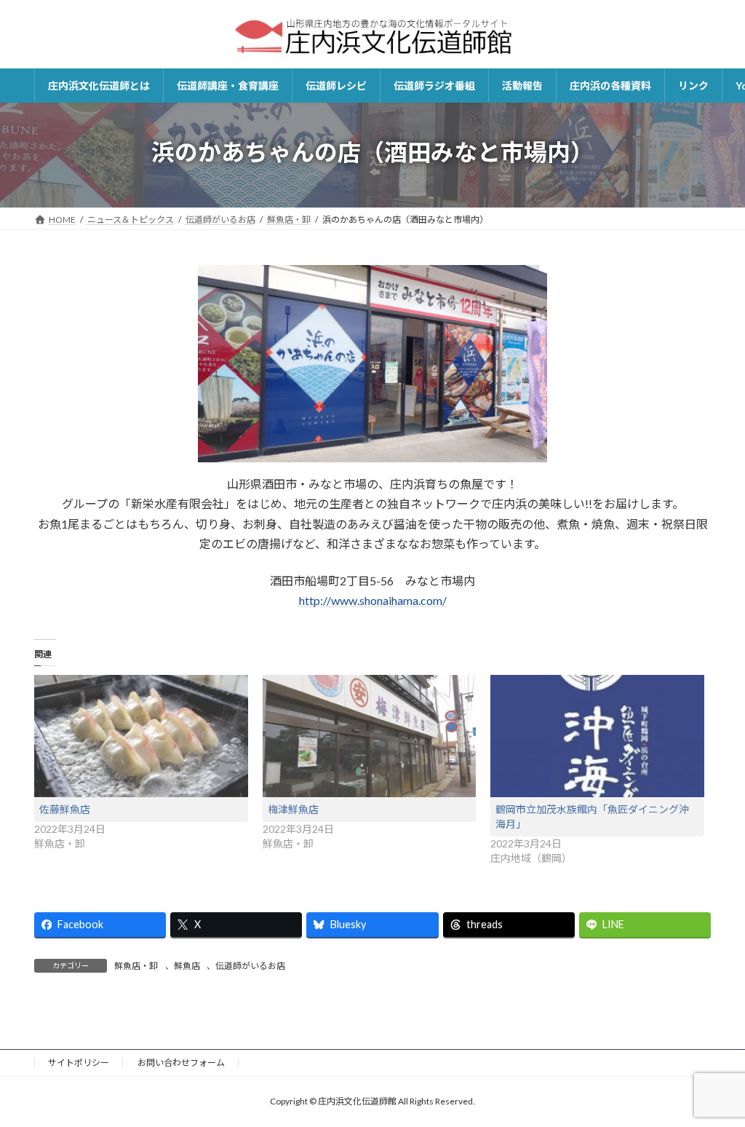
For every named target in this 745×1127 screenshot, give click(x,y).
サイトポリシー (78, 1062)
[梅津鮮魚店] (370, 736)
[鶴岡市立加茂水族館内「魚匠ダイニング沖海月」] (597, 736)
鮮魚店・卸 (136, 965)
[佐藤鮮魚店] (141, 736)
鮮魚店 (187, 965)
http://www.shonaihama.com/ (373, 600)
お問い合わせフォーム (181, 1062)
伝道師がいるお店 (250, 965)
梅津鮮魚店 (293, 809)
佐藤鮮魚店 (64, 809)
